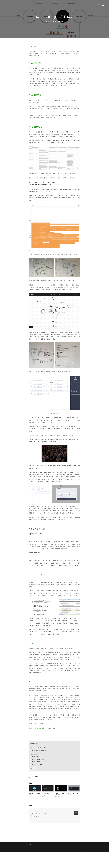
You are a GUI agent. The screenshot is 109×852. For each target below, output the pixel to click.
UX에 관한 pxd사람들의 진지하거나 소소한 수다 (41, 813)
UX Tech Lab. (45, 845)
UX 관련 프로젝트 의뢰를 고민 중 (39, 764)
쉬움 (41, 747)
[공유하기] (33, 735)
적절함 (43, 747)
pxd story (34, 811)
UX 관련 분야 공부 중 (36, 757)
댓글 (30, 806)
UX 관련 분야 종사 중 (36, 762)
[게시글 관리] (35, 735)
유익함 (41, 751)
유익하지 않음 (43, 751)
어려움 (45, 747)
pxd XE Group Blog (37, 728)
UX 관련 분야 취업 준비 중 (37, 759)
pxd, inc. (22, 845)
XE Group (37, 845)
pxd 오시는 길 (30, 845)
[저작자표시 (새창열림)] (43, 735)
